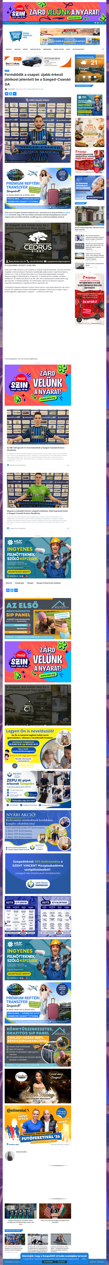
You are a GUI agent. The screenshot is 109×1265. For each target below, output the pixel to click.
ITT (80, 1259)
